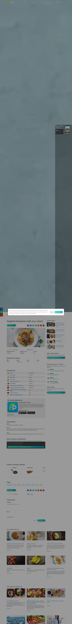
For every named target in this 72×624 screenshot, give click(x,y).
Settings (51, 312)
